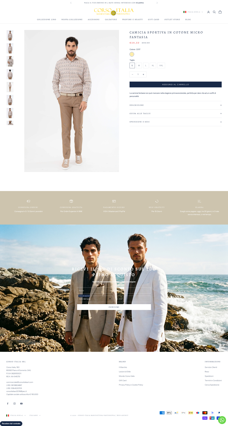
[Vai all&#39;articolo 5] (10, 87)
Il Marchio (123, 367)
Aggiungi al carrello (175, 84)
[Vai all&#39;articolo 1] (10, 35)
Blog (188, 19)
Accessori (94, 19)
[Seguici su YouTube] (21, 403)
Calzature (111, 19)
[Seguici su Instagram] (14, 403)
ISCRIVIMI (114, 307)
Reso (207, 371)
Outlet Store (172, 19)
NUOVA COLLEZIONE (72, 19)
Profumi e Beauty (132, 19)
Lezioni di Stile (125, 371)
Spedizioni (209, 376)
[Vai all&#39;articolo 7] (10, 113)
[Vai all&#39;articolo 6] (10, 100)
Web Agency (122, 415)
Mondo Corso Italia (126, 376)
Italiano (33, 415)
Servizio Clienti (211, 367)
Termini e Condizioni (213, 380)
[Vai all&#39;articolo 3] (10, 61)
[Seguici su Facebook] (7, 403)
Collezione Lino (46, 19)
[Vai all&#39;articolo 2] (10, 48)
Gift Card (153, 19)
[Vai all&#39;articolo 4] (10, 74)
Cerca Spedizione (212, 385)
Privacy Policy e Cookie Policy (131, 385)
